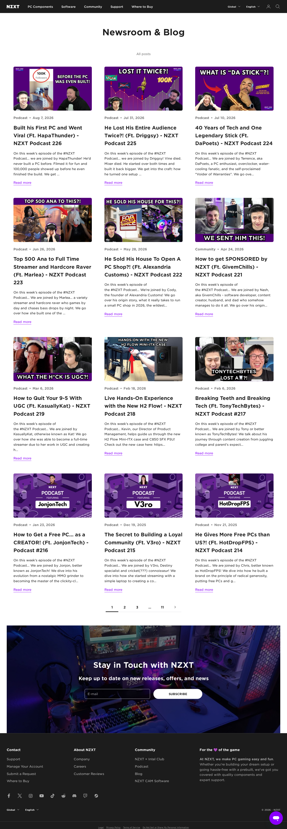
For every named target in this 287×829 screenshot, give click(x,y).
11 (162, 607)
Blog (138, 774)
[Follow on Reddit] (63, 796)
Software (68, 6)
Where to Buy (142, 6)
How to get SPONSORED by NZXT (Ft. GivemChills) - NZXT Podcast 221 (231, 267)
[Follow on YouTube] (41, 796)
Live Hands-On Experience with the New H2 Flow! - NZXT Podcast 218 (143, 406)
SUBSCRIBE (178, 694)
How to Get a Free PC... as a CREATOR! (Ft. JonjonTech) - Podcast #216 (50, 542)
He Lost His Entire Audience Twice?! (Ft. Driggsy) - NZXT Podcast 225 (141, 135)
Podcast (20, 117)
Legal (101, 827)
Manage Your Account (25, 766)
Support (117, 6)
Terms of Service (131, 827)
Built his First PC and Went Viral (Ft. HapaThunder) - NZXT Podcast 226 (47, 135)
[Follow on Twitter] (20, 796)
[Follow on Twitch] (85, 796)
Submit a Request (21, 774)
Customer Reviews (89, 774)
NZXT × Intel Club (149, 759)
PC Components (40, 6)
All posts (143, 54)
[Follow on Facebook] (9, 796)
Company (82, 759)
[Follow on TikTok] (52, 796)
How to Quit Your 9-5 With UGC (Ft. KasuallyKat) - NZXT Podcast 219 (51, 406)
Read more (22, 182)
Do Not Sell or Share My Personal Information (166, 827)
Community (93, 6)
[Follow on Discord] (74, 796)
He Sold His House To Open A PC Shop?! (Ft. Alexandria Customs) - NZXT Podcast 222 (143, 267)
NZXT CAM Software (152, 781)
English (250, 6)
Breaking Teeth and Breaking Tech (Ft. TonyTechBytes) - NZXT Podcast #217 (232, 406)
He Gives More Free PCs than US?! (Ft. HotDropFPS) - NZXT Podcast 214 (232, 542)
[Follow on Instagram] (31, 796)
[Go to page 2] (175, 607)
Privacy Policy (113, 827)
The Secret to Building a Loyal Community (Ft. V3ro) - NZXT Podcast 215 (143, 542)
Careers (80, 766)
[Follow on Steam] (96, 796)
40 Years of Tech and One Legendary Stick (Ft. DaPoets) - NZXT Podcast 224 (234, 135)
